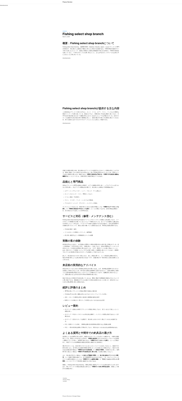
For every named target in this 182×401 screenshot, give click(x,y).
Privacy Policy (66, 379)
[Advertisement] (91, 17)
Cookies (65, 378)
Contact (65, 381)
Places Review (67, 2)
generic (65, 31)
